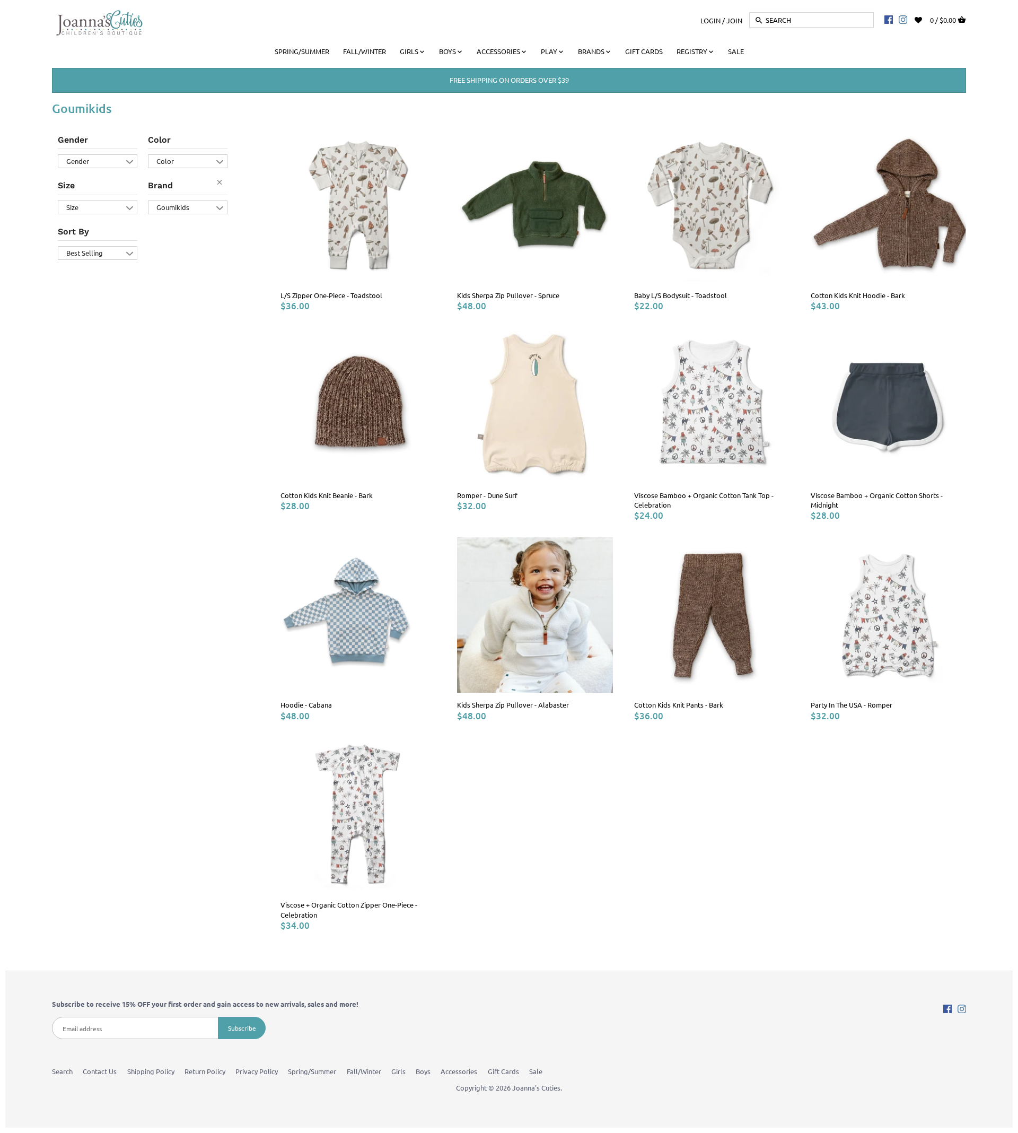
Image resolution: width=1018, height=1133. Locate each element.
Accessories (459, 1071)
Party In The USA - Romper (851, 704)
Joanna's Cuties (536, 1087)
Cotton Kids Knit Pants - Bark (678, 704)
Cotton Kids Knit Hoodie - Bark (858, 295)
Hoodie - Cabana (306, 704)
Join (734, 19)
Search (62, 1071)
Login (710, 19)
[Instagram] (903, 19)
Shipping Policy (150, 1071)
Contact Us (100, 1071)
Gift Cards (503, 1071)
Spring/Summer (312, 1071)
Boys (423, 1071)
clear (222, 184)
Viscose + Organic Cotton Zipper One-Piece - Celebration (348, 909)
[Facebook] (888, 19)
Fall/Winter (364, 1071)
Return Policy (205, 1071)
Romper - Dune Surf (487, 495)
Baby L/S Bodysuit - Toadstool (680, 295)
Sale (535, 1071)
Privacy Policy (256, 1071)
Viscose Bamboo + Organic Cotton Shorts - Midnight (877, 500)
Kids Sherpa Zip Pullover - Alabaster (513, 704)
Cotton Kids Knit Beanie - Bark (326, 495)
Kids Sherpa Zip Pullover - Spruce (508, 295)
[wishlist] (925, 18)
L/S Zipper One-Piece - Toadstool (331, 295)
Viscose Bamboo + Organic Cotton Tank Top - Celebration (704, 500)
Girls (398, 1071)
